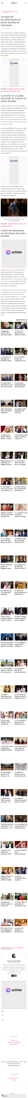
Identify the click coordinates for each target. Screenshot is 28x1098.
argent (13, 947)
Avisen (20, 296)
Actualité (3, 11)
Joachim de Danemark (6, 949)
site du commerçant (14, 117)
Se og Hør (8, 142)
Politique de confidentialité (14, 1042)
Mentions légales (14, 1044)
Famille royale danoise (12, 11)
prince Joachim (11, 270)
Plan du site (14, 1040)
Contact (14, 1080)
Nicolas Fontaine (6, 28)
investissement (19, 947)
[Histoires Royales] (14, 3)
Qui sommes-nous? (14, 1078)
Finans (19, 276)
